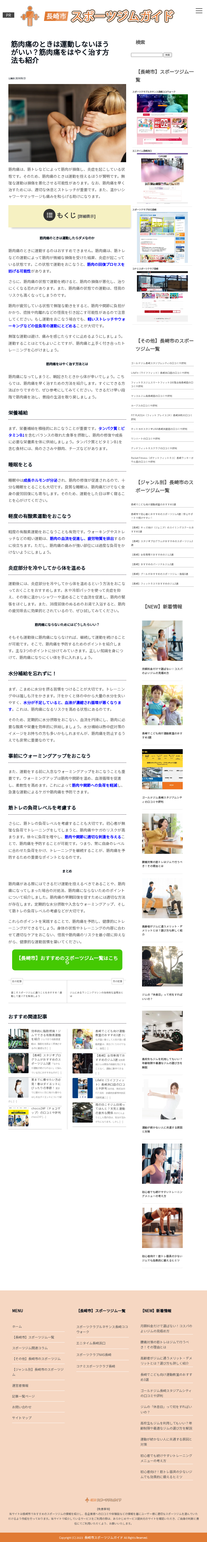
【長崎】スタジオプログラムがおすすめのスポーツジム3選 (46, 1059)
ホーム (17, 1326)
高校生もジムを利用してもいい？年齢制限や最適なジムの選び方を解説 (162, 1063)
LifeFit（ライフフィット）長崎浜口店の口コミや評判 (110, 1084)
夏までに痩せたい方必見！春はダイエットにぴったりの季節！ (46, 1083)
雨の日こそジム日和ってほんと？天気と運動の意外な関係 (110, 1108)
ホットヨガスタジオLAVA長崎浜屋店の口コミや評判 (159, 429)
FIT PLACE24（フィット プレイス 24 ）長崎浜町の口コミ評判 (161, 417)
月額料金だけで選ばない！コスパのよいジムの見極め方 (162, 671)
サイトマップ (22, 1417)
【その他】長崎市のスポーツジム (36, 1358)
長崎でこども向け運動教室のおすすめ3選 (110, 1033)
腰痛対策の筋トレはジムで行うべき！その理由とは (162, 864)
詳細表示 (86, 216)
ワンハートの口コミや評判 (145, 438)
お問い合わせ (22, 1407)
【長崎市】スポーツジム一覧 (33, 1337)
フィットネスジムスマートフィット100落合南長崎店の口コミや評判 (162, 384)
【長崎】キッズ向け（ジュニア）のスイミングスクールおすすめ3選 (162, 529)
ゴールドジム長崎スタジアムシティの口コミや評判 (158, 363)
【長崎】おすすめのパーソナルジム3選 (152, 564)
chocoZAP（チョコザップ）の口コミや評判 (46, 1110)
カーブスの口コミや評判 (144, 405)
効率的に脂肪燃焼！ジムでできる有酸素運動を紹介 (46, 1035)
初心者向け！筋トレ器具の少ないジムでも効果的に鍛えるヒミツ (162, 1258)
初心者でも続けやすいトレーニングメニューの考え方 (162, 1194)
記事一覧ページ (23, 1396)
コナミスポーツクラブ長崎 (95, 1366)
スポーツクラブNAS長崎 (93, 1354)
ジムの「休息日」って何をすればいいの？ (166, 1409)
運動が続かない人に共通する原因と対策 (166, 1441)
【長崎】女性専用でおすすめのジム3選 (110, 1057)
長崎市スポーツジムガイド (104, 1537)
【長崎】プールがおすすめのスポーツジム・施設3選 (159, 574)
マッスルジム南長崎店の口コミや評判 (151, 396)
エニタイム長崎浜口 (90, 1343)
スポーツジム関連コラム (30, 1347)
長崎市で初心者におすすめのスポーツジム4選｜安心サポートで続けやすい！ (162, 516)
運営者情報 (20, 1385)
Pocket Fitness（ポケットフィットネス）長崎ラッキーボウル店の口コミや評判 (162, 459)
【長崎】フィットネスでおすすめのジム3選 (154, 583)
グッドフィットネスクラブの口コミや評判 (154, 448)
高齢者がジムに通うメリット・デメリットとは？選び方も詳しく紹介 (162, 930)
